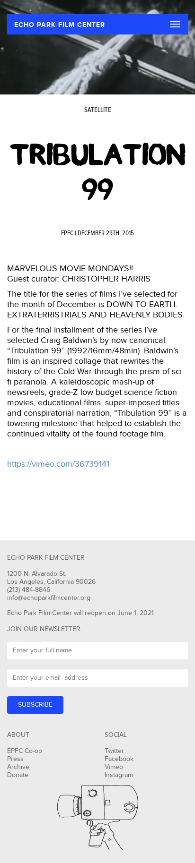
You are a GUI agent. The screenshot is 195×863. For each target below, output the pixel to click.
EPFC (67, 233)
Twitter (114, 751)
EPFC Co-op (24, 751)
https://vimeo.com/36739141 (58, 464)
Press (15, 759)
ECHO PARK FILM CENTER (59, 25)
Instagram (119, 775)
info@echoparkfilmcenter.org (48, 598)
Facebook (119, 759)
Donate (17, 775)
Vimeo (114, 767)
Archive (18, 767)
